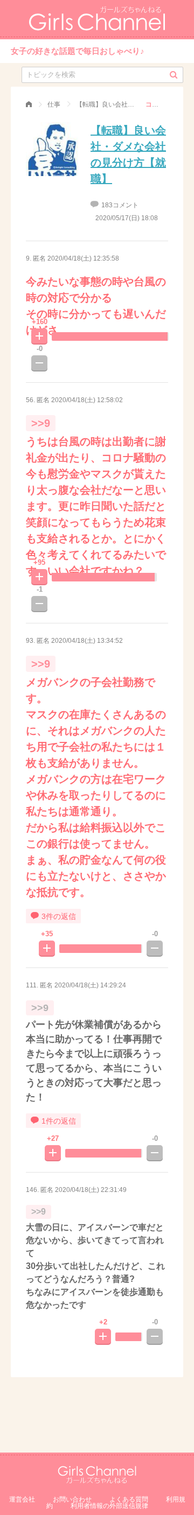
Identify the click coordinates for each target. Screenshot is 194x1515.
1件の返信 (58, 1121)
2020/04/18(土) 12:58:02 (87, 400)
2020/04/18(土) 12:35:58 (83, 258)
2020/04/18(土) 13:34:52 (87, 640)
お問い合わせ (72, 1499)
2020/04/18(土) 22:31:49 (91, 1190)
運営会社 (22, 1499)
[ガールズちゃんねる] (29, 104)
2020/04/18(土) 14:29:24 (90, 985)
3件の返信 (58, 916)
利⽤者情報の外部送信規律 (109, 1506)
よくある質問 (128, 1499)
